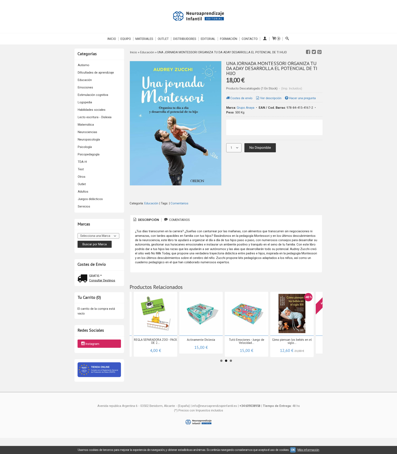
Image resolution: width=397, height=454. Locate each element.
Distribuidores (184, 39)
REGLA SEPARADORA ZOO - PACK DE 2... (155, 341)
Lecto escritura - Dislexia (94, 117)
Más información (308, 450)
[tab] (146, 220)
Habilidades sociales (91, 110)
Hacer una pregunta (302, 98)
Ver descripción (270, 98)
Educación (85, 80)
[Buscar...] (287, 39)
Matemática (86, 124)
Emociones (85, 87)
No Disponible (260, 147)
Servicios (84, 206)
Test (81, 169)
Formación (228, 39)
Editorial (208, 39)
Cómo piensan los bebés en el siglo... (292, 341)
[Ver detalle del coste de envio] (83, 279)
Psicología (85, 147)
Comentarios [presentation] (179, 220)
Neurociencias (87, 132)
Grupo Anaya (245, 108)
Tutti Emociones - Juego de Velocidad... (246, 341)
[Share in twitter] (314, 52)
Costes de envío (241, 98)
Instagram (92, 344)
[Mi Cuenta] (265, 39)
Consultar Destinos (102, 280)
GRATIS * (95, 276)
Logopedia (85, 102)
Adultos (83, 191)
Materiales (144, 39)
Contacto (250, 39)
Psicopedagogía (88, 154)
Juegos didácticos (90, 199)
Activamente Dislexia (201, 340)
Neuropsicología (89, 139)
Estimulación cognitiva (93, 95)
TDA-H (82, 162)
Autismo (83, 65)
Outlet (163, 39)
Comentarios (179, 203)
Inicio (111, 39)
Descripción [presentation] (148, 220)
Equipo (126, 39)
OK (293, 450)
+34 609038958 (249, 406)
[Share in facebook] (308, 52)
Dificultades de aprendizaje (96, 72)
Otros (81, 177)
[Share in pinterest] (319, 52)
